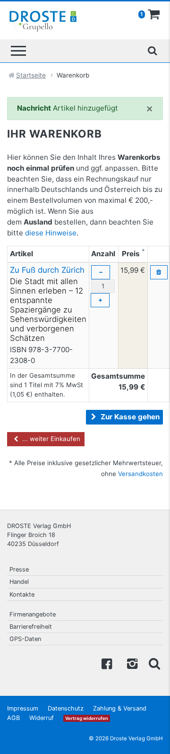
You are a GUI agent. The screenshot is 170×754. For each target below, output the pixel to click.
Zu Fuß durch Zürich (47, 270)
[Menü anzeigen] (18, 50)
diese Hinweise (50, 232)
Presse (19, 569)
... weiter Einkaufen (50, 438)
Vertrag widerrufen (86, 718)
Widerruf (41, 717)
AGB (13, 717)
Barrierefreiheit (30, 626)
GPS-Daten (25, 638)
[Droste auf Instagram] (130, 663)
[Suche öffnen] (152, 50)
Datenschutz (66, 708)
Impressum (22, 708)
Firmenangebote (32, 614)
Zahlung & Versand (119, 708)
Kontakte (21, 594)
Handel (19, 581)
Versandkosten (140, 473)
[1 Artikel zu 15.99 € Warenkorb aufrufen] (154, 15)
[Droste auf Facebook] (106, 663)
